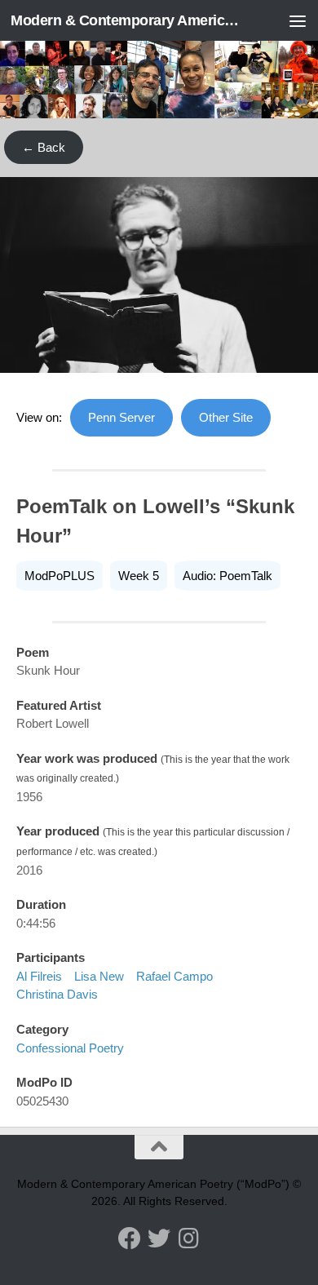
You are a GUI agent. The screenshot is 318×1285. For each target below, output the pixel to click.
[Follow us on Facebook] (129, 1238)
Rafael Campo (174, 976)
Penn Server (121, 417)
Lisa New (99, 976)
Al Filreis (39, 976)
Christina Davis (57, 994)
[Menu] (297, 20)
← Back (43, 147)
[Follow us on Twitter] (159, 1238)
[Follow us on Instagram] (188, 1238)
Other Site (226, 417)
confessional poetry (70, 1048)
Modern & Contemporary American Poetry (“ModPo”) (125, 20)
